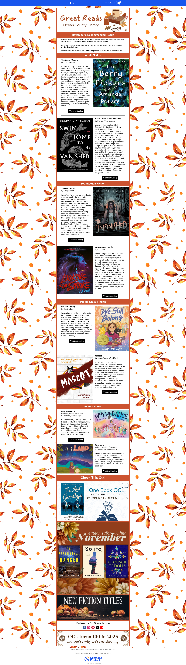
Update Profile (88, 653)
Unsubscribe (79, 653)
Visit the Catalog (76, 111)
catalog (105, 41)
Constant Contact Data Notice (102, 653)
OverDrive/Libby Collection (83, 41)
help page (91, 51)
